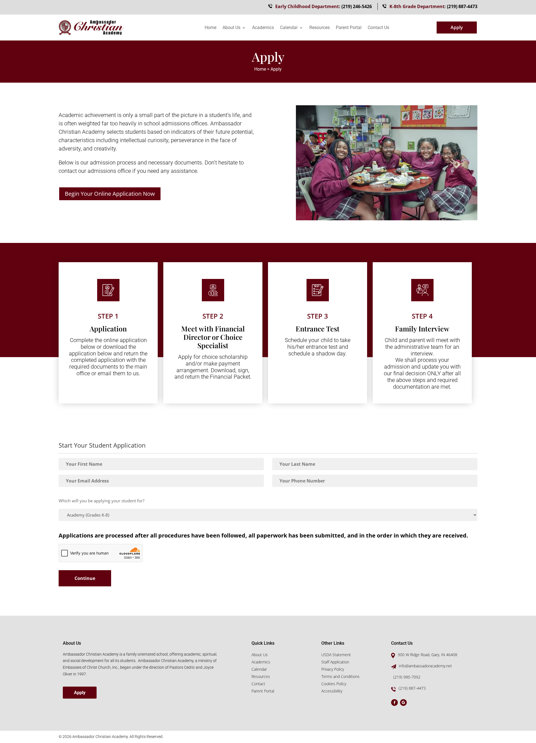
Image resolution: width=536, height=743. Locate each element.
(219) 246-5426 (356, 6)
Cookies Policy (333, 683)
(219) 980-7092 (406, 677)
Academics (263, 28)
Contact (258, 683)
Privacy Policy (332, 669)
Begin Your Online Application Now (110, 193)
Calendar (289, 28)
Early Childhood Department (307, 6)
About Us (231, 28)
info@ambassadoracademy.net (425, 665)
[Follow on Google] (403, 702)
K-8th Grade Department (416, 6)
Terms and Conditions (340, 676)
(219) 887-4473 (462, 6)
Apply (457, 27)
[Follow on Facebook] (394, 702)
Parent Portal (349, 28)
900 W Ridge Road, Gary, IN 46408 (427, 654)
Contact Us (378, 28)
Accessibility (331, 691)
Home (210, 28)
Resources (319, 28)
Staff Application (335, 662)
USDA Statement (336, 654)
